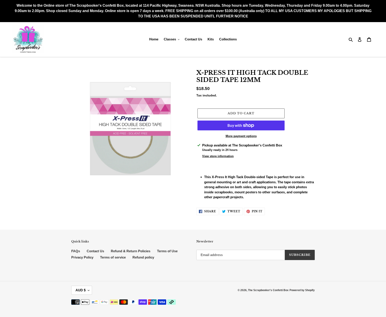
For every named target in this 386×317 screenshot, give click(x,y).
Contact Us (95, 251)
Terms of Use (167, 251)
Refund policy (143, 257)
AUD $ (81, 290)
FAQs (75, 251)
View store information (218, 156)
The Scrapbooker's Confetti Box (268, 290)
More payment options (241, 136)
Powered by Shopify (302, 290)
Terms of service (113, 257)
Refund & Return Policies (130, 251)
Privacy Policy (82, 257)
